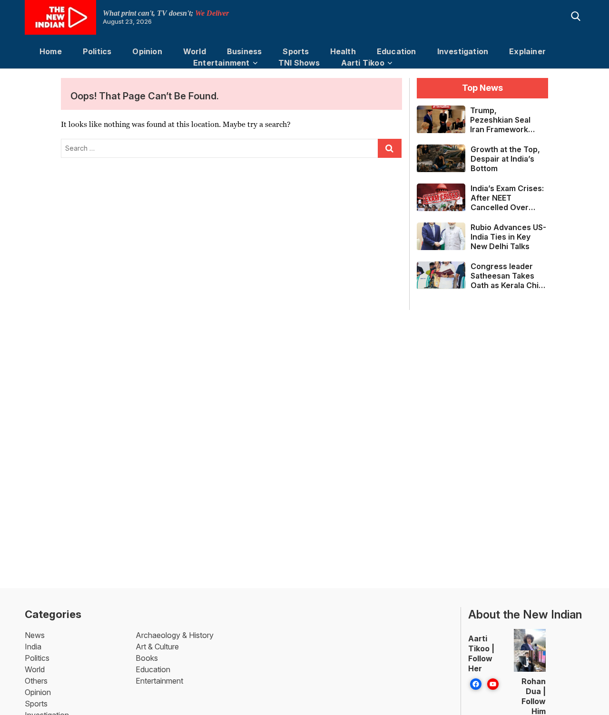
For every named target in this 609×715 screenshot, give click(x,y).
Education (396, 51)
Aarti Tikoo (362, 63)
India (33, 646)
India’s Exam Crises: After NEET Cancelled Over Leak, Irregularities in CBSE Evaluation (507, 198)
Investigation (463, 51)
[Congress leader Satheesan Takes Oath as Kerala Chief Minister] (441, 275)
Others (36, 681)
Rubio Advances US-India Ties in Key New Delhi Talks (508, 236)
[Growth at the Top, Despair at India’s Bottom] (441, 158)
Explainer (527, 51)
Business (244, 51)
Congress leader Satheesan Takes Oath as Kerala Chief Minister (509, 275)
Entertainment (221, 63)
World (194, 51)
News (35, 635)
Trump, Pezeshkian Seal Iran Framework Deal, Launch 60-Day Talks (502, 120)
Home (50, 51)
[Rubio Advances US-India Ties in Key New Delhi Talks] (441, 236)
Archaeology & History (175, 635)
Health (343, 51)
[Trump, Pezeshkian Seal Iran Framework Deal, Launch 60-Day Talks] (441, 119)
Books (147, 658)
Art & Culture (157, 646)
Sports (296, 51)
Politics (97, 51)
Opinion (147, 51)
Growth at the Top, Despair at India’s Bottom (505, 159)
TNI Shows (299, 63)
